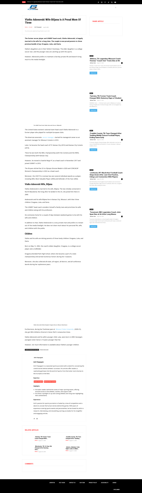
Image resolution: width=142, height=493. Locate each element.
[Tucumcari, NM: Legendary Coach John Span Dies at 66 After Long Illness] (106, 201)
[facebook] (34, 417)
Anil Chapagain (38, 27)
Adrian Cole (93, 63)
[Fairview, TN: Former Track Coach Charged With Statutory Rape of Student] (29, 438)
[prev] (74, 2)
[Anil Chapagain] (28, 388)
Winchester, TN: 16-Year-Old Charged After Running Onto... (43, 447)
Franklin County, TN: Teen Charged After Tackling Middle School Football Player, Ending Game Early (106, 135)
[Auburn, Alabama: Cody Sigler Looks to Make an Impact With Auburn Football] (60, 448)
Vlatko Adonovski (44, 349)
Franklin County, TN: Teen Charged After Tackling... (73, 437)
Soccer (30, 27)
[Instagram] (101, 2)
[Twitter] (111, 2)
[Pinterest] (105, 2)
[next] (76, 2)
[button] (115, 7)
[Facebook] (98, 2)
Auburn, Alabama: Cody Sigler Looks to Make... (73, 448)
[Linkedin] (113, 28)
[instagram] (37, 417)
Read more (93, 73)
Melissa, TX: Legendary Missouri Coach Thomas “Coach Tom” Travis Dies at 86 (45, 1)
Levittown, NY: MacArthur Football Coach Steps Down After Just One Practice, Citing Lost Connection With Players (106, 175)
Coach (91, 55)
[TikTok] (108, 2)
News (26, 27)
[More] (117, 28)
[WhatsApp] (108, 28)
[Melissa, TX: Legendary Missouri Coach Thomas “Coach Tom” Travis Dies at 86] (106, 48)
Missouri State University (65, 329)
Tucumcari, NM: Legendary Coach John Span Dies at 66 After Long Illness (105, 213)
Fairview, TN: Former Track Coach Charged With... (43, 437)
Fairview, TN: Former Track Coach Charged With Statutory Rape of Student (105, 97)
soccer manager (48, 137)
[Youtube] (115, 2)
